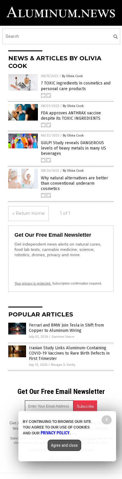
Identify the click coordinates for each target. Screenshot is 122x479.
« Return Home (28, 213)
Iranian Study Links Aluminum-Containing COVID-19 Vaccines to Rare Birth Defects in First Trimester (69, 353)
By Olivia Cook (72, 76)
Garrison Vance (63, 337)
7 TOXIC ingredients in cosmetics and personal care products (75, 86)
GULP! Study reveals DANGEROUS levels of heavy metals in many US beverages (73, 148)
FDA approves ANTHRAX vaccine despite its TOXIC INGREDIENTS (71, 116)
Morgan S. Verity (63, 365)
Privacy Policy (55, 433)
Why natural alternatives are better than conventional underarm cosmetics (74, 183)
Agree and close (64, 445)
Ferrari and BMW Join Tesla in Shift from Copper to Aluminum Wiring (66, 328)
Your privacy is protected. (33, 283)
